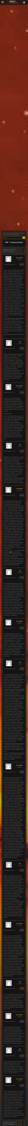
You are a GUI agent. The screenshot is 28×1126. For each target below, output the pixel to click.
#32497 (22, 870)
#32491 (22, 577)
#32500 (22, 1021)
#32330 (22, 495)
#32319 (22, 451)
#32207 (22, 348)
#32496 (22, 772)
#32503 (22, 1055)
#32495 (22, 668)
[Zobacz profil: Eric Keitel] (8, 258)
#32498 (22, 930)
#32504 (22, 1085)
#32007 (22, 264)
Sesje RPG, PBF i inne (16, 233)
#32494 (22, 628)
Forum (4, 233)
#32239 (22, 392)
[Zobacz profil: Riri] (9, 342)
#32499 (22, 988)
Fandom (8, 233)
